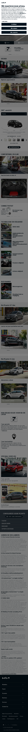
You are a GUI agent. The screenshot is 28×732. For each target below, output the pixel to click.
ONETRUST (22, 13)
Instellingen (14, 24)
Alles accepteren (14, 32)
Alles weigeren (14, 28)
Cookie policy (4, 21)
